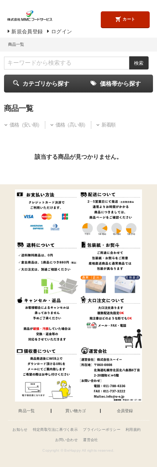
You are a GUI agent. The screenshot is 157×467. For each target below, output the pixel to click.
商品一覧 (26, 411)
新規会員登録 (27, 31)
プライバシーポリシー (101, 430)
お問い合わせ (66, 440)
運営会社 (90, 440)
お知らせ (19, 430)
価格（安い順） (25, 125)
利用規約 (133, 430)
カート (129, 19)
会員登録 (125, 411)
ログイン (61, 31)
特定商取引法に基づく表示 (55, 430)
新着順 (108, 125)
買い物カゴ (75, 411)
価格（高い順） (71, 125)
